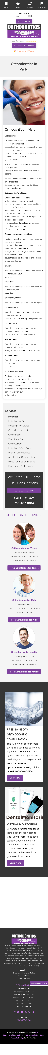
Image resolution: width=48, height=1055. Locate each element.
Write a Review (24, 985)
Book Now (15, 777)
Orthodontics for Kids (19, 430)
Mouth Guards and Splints (21, 461)
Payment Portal (24, 21)
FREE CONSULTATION (39, 983)
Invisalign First (24, 604)
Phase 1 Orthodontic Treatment (24, 608)
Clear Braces (15, 434)
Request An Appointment (24, 45)
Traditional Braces (17, 439)
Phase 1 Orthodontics (19, 452)
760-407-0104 (24, 16)
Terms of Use (18, 1035)
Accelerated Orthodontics (21, 457)
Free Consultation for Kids (24, 620)
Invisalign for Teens (18, 421)
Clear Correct (15, 443)
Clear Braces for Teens (24, 560)
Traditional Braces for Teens (24, 556)
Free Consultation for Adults (24, 671)
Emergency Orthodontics (21, 466)
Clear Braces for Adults (24, 664)
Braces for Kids (24, 612)
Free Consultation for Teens (24, 568)
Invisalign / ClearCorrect (21, 448)
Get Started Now (24, 490)
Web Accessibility (31, 1035)
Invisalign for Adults (18, 425)
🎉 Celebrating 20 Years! (24, 51)
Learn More (15, 863)
